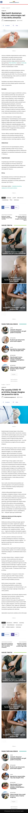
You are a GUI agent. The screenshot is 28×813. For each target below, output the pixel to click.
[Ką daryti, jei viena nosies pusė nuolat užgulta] (14, 269)
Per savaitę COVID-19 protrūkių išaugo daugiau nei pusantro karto (20, 218)
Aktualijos (14, 277)
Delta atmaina (20, 197)
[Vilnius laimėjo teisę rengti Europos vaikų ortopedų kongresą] (5, 368)
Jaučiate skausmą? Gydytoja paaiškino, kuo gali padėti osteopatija (14, 252)
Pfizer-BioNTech (13, 62)
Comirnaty (23, 62)
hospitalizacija (5, 199)
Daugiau (13, 374)
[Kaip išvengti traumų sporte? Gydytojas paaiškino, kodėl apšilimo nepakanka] (5, 358)
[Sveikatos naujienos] (14, 2)
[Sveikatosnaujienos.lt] (3, 21)
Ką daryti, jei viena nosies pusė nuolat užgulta (14, 280)
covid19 (14, 197)
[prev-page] (3, 314)
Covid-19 (8, 8)
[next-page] (5, 314)
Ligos (13, 249)
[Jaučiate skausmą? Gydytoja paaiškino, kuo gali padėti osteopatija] (14, 241)
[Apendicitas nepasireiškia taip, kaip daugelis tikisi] (14, 297)
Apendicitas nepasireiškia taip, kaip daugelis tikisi (14, 308)
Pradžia (3, 8)
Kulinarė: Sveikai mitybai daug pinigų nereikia (7, 217)
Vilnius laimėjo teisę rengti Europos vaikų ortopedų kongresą (18, 369)
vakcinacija (16, 199)
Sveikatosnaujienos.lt (10, 20)
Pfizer (11, 199)
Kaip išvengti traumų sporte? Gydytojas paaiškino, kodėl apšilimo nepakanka (17, 359)
